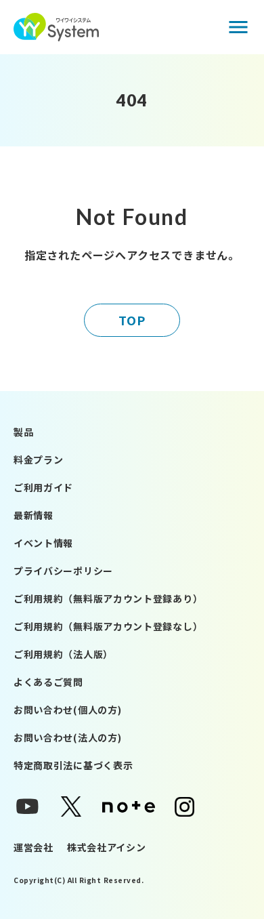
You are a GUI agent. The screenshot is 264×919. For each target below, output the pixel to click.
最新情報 (33, 515)
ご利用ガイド (43, 487)
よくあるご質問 (48, 682)
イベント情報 (43, 543)
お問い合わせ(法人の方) (67, 737)
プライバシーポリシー (63, 570)
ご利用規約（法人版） (63, 654)
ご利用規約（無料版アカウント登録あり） (108, 598)
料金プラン (39, 459)
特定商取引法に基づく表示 (73, 765)
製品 (23, 431)
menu (238, 27)
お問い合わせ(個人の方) (67, 709)
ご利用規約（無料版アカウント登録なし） (108, 626)
